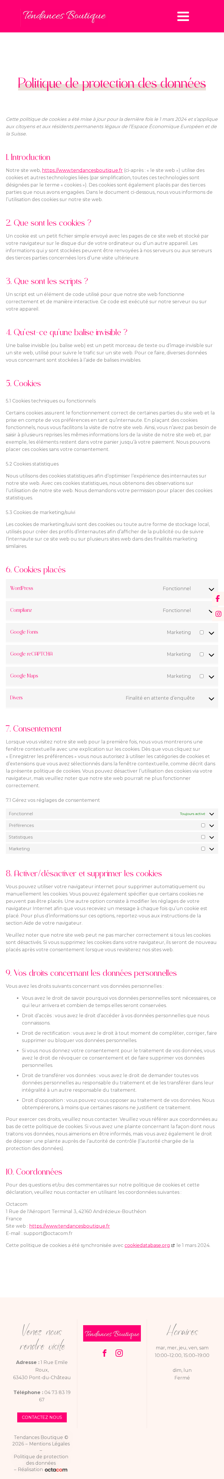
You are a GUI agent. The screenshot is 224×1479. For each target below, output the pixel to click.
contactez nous (42, 1417)
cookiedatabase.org (147, 1245)
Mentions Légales (49, 1444)
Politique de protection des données (41, 1460)
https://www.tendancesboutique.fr (82, 170)
